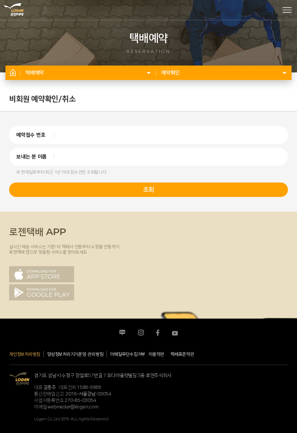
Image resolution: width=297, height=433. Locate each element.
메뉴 (287, 10)
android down (41, 292)
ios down (41, 274)
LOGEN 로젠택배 (14, 6)
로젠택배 (19, 378)
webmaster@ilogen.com (72, 406)
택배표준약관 (182, 354)
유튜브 (175, 333)
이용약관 (156, 354)
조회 (148, 189)
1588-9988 (89, 387)
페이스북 (157, 333)
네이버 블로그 (122, 333)
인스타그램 (141, 333)
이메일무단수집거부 (127, 354)
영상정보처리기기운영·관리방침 (75, 354)
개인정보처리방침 (24, 354)
